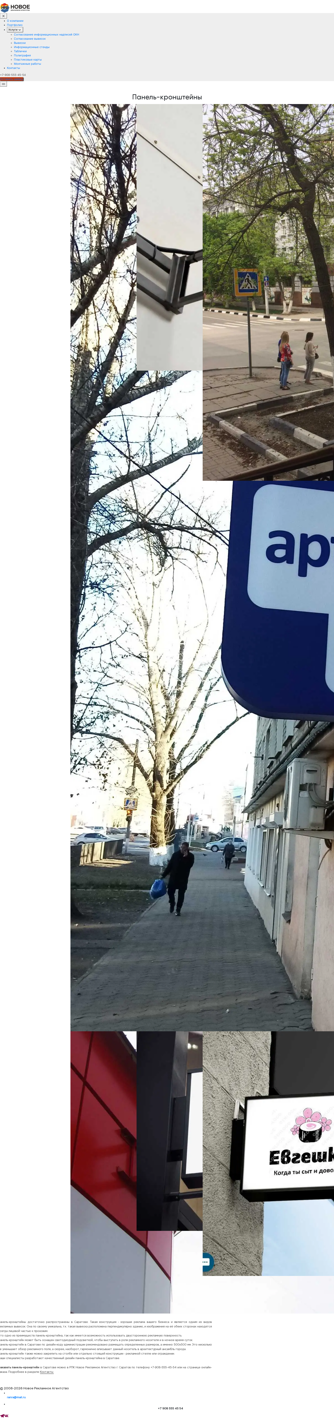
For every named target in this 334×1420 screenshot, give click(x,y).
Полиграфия (22, 55)
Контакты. (47, 1372)
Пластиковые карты (28, 59)
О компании (15, 20)
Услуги (13, 29)
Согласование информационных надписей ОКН (46, 34)
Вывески (20, 43)
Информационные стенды (32, 47)
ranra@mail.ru (16, 1397)
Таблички (20, 51)
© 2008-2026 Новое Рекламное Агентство (34, 1388)
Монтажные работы (27, 63)
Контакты (13, 68)
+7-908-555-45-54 (13, 75)
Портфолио (15, 25)
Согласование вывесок (30, 38)
